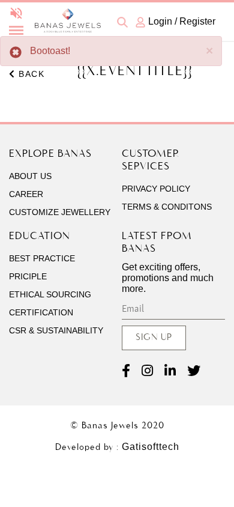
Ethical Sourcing (50, 294)
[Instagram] (147, 370)
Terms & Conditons (167, 206)
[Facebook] (126, 370)
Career (26, 194)
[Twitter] (193, 370)
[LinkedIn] (170, 370)
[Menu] (16, 30)
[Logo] (67, 29)
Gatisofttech (150, 447)
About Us (30, 176)
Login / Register (182, 21)
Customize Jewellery (59, 212)
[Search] (123, 21)
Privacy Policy (156, 188)
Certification (41, 312)
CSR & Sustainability (56, 330)
